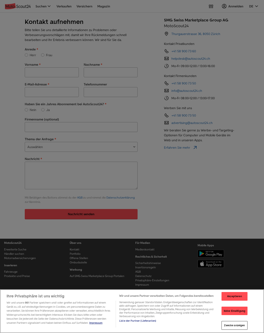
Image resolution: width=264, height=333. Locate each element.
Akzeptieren (234, 296)
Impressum (96, 323)
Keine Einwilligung (234, 311)
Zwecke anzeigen (234, 325)
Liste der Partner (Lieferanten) (137, 320)
